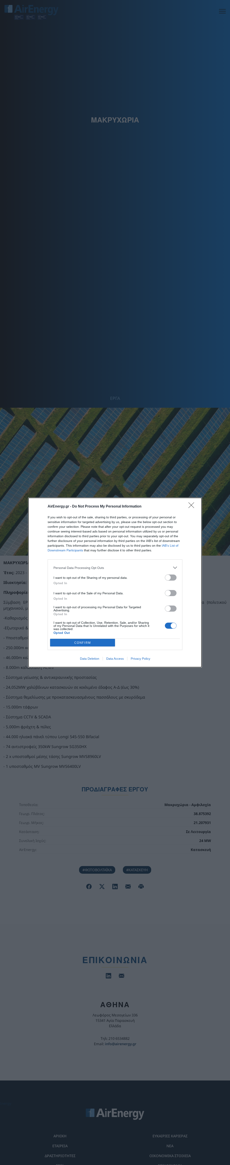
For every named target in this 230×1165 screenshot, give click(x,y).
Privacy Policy (140, 658)
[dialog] (115, 582)
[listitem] (115, 567)
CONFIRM (82, 642)
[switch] (171, 578)
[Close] (192, 506)
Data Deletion (89, 658)
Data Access (115, 658)
